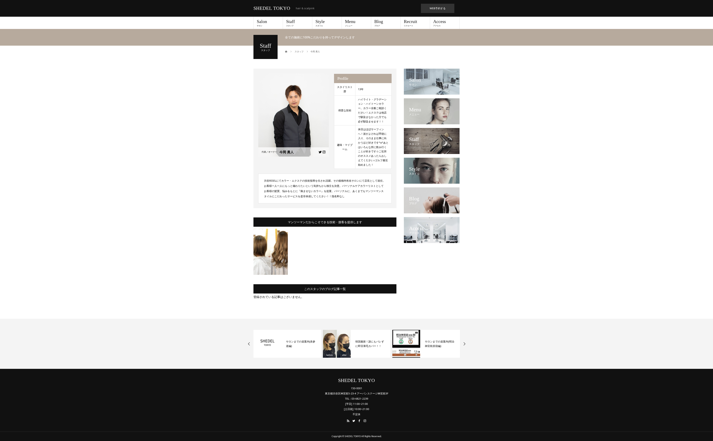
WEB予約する (438, 8)
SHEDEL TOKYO (271, 8)
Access (439, 23)
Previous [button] (249, 344)
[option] (287, 344)
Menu (350, 23)
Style (320, 23)
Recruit (410, 23)
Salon (262, 23)
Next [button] (464, 344)
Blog (378, 23)
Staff (290, 23)
